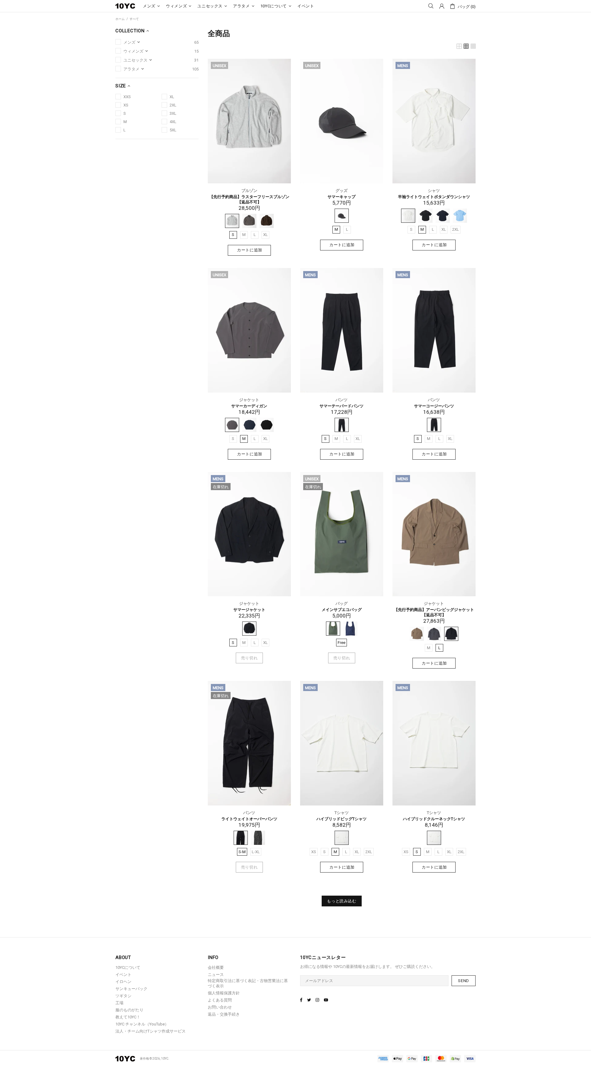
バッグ (342, 603)
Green (333, 628)
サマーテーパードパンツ (342, 406)
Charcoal (249, 221)
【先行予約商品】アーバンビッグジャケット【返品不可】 (434, 612)
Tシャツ (342, 812)
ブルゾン (249, 190)
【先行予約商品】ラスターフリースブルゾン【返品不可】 (249, 199)
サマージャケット (249, 609)
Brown (266, 221)
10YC (125, 6)
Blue (460, 216)
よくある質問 (220, 1000)
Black (342, 216)
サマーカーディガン (249, 406)
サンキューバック (131, 988)
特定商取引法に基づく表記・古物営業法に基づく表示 (248, 983)
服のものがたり (129, 1010)
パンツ (342, 400)
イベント (123, 974)
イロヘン (123, 981)
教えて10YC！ (127, 1017)
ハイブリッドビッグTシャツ (341, 819)
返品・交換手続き (224, 1014)
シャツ (434, 190)
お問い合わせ (220, 1007)
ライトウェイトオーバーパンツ (249, 819)
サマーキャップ (342, 196)
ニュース (216, 974)
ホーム (120, 19)
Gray (232, 221)
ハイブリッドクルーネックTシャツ (434, 819)
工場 (119, 1003)
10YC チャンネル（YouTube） (142, 1024)
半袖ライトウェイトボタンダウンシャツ (434, 196)
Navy (443, 216)
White (408, 216)
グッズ (342, 190)
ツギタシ (123, 995)
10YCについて (127, 967)
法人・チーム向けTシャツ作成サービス (150, 1031)
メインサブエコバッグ (342, 609)
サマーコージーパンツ (434, 406)
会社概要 (216, 967)
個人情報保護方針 (224, 993)
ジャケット (249, 400)
